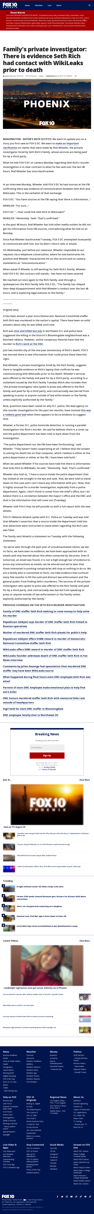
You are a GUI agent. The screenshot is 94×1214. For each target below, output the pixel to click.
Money (53, 1051)
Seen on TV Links (10, 1082)
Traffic (5, 1088)
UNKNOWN (31, 1133)
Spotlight (6, 1134)
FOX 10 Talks (31, 1115)
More (59, 5)
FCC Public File (79, 1115)
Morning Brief (8, 1073)
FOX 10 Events (32, 1151)
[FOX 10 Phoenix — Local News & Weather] (11, 5)
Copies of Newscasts (81, 1109)
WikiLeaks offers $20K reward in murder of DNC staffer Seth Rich (43, 649)
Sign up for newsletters (31, 1155)
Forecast (29, 1055)
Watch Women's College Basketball (80, 1176)
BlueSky (53, 1166)
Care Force (7, 1103)
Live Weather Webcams (8, 1155)
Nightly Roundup (9, 1076)
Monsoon (30, 1058)
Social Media (57, 1144)
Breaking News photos (32, 1165)
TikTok (52, 1151)
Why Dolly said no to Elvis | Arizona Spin (18, 1005)
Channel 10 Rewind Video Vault (10, 1107)
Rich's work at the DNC (29, 344)
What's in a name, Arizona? (33, 1137)
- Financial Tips (56, 1069)
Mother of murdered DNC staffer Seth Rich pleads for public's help (45, 632)
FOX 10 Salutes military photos (32, 1160)
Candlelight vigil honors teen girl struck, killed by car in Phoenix (35, 988)
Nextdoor (54, 1169)
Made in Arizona (9, 1120)
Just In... (7, 779)
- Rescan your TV (80, 1124)
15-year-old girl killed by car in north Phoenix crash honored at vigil (43, 844)
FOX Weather (31, 1082)
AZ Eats (29, 1106)
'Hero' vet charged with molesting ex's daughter (39, 906)
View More (84, 779)
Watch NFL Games (80, 1151)
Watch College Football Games (79, 1155)
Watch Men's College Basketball (81, 1171)
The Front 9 (31, 1118)
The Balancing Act (33, 1109)
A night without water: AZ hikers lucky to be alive (40, 886)
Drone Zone (8, 1114)
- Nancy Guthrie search (9, 1127)
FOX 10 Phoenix (31, 76)
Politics (41, 76)
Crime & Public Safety (11, 1061)
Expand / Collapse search (89, 5)
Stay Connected (35, 1144)
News (6, 1051)
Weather (31, 1051)
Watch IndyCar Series (81, 1167)
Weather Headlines (33, 1061)
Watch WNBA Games (81, 1181)
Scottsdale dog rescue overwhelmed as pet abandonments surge (47, 926)
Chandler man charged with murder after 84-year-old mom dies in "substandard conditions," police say (53, 834)
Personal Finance (57, 1066)
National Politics (79, 1069)
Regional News (58, 1097)
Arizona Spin (8, 1100)
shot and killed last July (28, 331)
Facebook (54, 1157)
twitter (62, 1197)
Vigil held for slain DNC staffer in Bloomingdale (33, 708)
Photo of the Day (33, 1169)
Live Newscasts (9, 1151)
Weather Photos (32, 1076)
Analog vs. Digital (33, 1103)
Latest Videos (10, 940)
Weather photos (32, 1172)
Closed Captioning (80, 1103)
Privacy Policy (49, 767)
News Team (78, 1118)
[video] (47, 965)
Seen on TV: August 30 (14, 827)
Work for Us (78, 1127)
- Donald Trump (79, 1072)
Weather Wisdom (33, 1079)
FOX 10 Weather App (11, 1167)
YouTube (53, 1148)
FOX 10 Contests (33, 1148)
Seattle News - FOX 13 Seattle (57, 1112)
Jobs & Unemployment (56, 1062)
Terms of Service (48, 769)
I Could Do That (32, 1124)
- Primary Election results (80, 1059)
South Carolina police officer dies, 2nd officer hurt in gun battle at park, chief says (49, 866)
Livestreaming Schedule (8, 1160)
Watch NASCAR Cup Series (81, 1163)
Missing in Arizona (10, 1123)
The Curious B (32, 1112)
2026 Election (78, 1055)
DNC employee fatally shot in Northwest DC (31, 715)
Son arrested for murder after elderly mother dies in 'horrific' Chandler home (33, 994)
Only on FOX (9, 1097)
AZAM (5, 1058)
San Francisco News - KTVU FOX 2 (58, 1107)
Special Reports (9, 1132)
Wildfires (29, 1064)
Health (5, 1064)
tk (76, 1197)
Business (53, 1055)
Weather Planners (33, 1067)
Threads (53, 1163)
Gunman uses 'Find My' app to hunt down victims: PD (41, 916)
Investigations (8, 1117)
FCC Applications (80, 1112)
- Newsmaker (78, 1066)
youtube (71, 1197)
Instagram (54, 1154)
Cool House (7, 1112)
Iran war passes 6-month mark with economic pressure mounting (28, 1016)
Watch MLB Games (81, 1159)
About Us (78, 1097)
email (85, 1197)
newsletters (90, 1197)
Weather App (31, 1073)
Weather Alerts (32, 1070)
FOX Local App (9, 1164)
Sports (5, 1085)
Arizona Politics (79, 1063)
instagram (67, 1197)
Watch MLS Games (81, 1184)
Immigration (8, 1067)
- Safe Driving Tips (10, 1091)
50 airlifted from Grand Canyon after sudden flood (36, 855)
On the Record (32, 1127)
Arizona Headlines (10, 1055)
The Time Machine (33, 1130)
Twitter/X (53, 1160)
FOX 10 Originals (31, 1099)
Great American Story (34, 1121)
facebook (57, 1197)
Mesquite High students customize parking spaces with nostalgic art (29, 1027)
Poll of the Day (9, 1079)
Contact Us (77, 1106)
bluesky (81, 1197)
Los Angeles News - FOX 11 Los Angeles (58, 1101)
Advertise (77, 1100)
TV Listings (77, 1121)
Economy (53, 1058)
